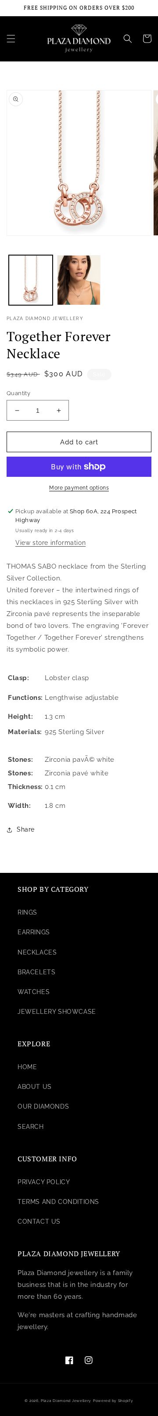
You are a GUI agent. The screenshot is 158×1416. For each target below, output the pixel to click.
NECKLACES (37, 952)
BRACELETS (36, 972)
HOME (27, 1066)
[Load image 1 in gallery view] (31, 280)
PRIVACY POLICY (44, 1181)
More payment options (79, 488)
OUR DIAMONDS (43, 1106)
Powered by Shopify (113, 1400)
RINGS (27, 912)
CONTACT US (39, 1221)
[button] (11, 38)
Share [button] (26, 829)
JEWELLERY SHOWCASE (57, 1011)
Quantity (18, 393)
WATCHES (34, 991)
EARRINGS (34, 932)
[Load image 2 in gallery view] (79, 280)
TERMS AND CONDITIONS (58, 1201)
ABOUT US (35, 1086)
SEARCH (31, 1126)
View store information (50, 542)
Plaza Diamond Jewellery (66, 1400)
